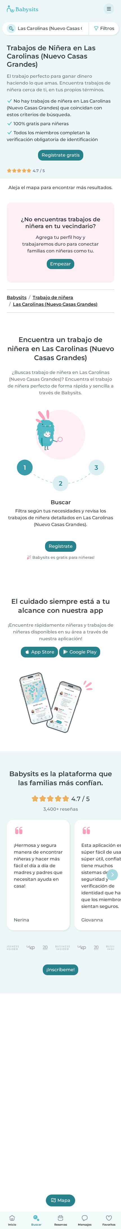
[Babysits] (22, 8)
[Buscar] (11, 28)
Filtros (106, 28)
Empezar (60, 264)
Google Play (82, 652)
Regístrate (61, 546)
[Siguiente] (112, 874)
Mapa (63, 1200)
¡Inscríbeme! (60, 969)
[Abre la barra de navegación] (109, 8)
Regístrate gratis (61, 155)
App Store (42, 652)
